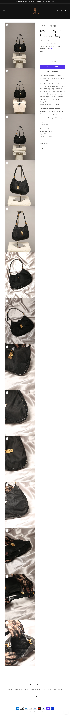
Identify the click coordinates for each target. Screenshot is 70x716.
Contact (10, 689)
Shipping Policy (46, 689)
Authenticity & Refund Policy (32, 689)
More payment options (52, 71)
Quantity (42, 51)
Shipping (42, 43)
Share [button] (43, 149)
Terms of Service (57, 689)
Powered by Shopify (39, 711)
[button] (4, 11)
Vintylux (32, 711)
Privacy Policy (18, 689)
